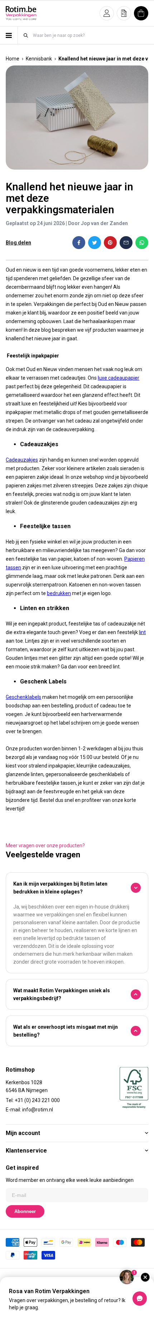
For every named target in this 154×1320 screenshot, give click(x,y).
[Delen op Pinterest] (110, 242)
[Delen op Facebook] (78, 242)
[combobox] (90, 35)
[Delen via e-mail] (126, 242)
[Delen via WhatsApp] (141, 242)
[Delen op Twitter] (94, 242)
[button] (107, 13)
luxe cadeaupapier (118, 378)
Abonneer (25, 1211)
